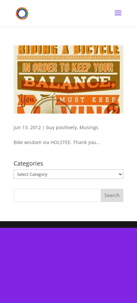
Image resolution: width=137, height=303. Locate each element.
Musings (88, 127)
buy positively (61, 127)
